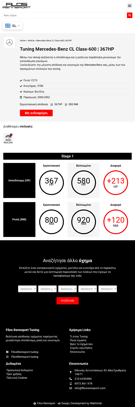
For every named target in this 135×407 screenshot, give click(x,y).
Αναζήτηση (67, 300)
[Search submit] (129, 15)
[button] (129, 5)
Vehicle (30, 40)
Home (23, 40)
